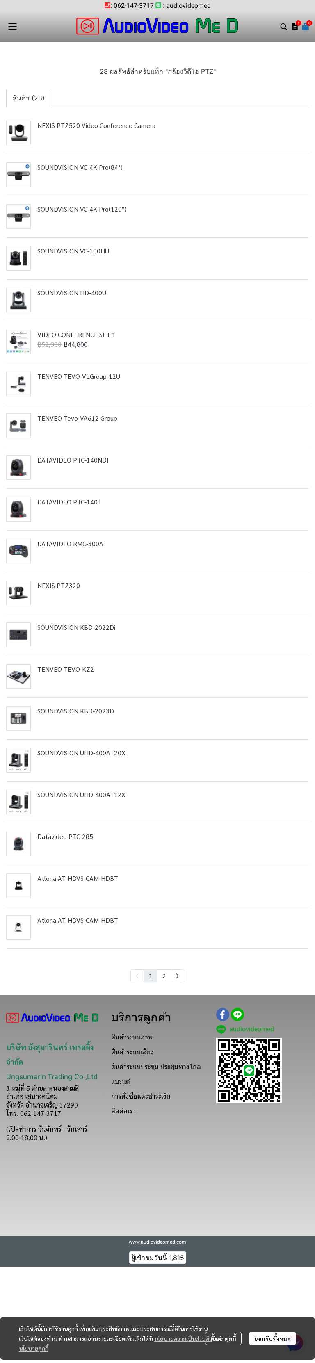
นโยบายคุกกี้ (33, 1348)
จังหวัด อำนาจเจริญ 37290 (42, 1105)
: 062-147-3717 (132, 5)
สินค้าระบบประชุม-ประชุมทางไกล (156, 1067)
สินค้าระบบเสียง (132, 1052)
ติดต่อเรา (123, 1111)
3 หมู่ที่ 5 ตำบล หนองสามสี (42, 1088)
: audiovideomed (187, 5)
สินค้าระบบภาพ (132, 1037)
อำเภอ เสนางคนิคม (32, 1096)
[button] (284, 26)
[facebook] (222, 1014)
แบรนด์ (120, 1081)
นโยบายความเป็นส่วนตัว (183, 1338)
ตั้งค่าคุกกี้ (223, 1338)
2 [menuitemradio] (164, 975)
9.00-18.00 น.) (26, 1137)
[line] (237, 1014)
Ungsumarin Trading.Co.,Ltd (52, 1076)
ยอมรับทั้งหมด (272, 1338)
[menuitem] (177, 975)
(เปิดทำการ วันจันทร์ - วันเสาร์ (46, 1129)
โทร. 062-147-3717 (33, 1113)
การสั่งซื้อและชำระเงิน (141, 1096)
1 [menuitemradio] (150, 975)
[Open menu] (12, 26)
